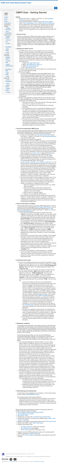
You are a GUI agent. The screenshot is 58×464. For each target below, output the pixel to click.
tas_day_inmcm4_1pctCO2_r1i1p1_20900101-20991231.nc (37, 162)
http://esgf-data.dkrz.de (33, 66)
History (6, 17)
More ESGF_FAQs (23, 415)
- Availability (8, 46)
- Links (7, 83)
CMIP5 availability (43, 295)
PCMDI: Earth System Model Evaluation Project (16, 3)
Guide (6, 21)
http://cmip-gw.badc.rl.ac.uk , (30, 23)
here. (50, 154)
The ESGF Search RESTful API (41, 417)
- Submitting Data (8, 69)
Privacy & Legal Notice (14, 461)
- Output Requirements (9, 65)
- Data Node (7, 73)
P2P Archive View (51, 421)
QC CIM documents (26, 428)
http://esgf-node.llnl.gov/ (33, 63)
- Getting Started (7, 37)
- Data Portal (7, 49)
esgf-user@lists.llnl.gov (33, 394)
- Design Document (8, 28)
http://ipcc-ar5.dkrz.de (48, 23)
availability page (28, 304)
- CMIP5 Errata (7, 89)
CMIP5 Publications (34, 433)
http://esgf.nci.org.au (30, 67)
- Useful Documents (8, 80)
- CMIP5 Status (7, 86)
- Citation (7, 43)
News (5, 19)
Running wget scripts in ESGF (26, 414)
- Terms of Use (8, 40)
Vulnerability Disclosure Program (38, 461)
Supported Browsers (50, 136)
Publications (7, 23)
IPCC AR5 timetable (28, 435)
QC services (26, 430)
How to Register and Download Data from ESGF (31, 412)
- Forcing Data (7, 61)
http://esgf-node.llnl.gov (43, 135)
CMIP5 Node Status (37, 423)
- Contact (7, 92)
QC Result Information (27, 427)
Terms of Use (36, 153)
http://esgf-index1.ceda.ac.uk (34, 64)
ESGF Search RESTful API (43, 207)
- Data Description (8, 32)
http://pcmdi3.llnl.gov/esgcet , (45, 21)
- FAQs (7, 52)
